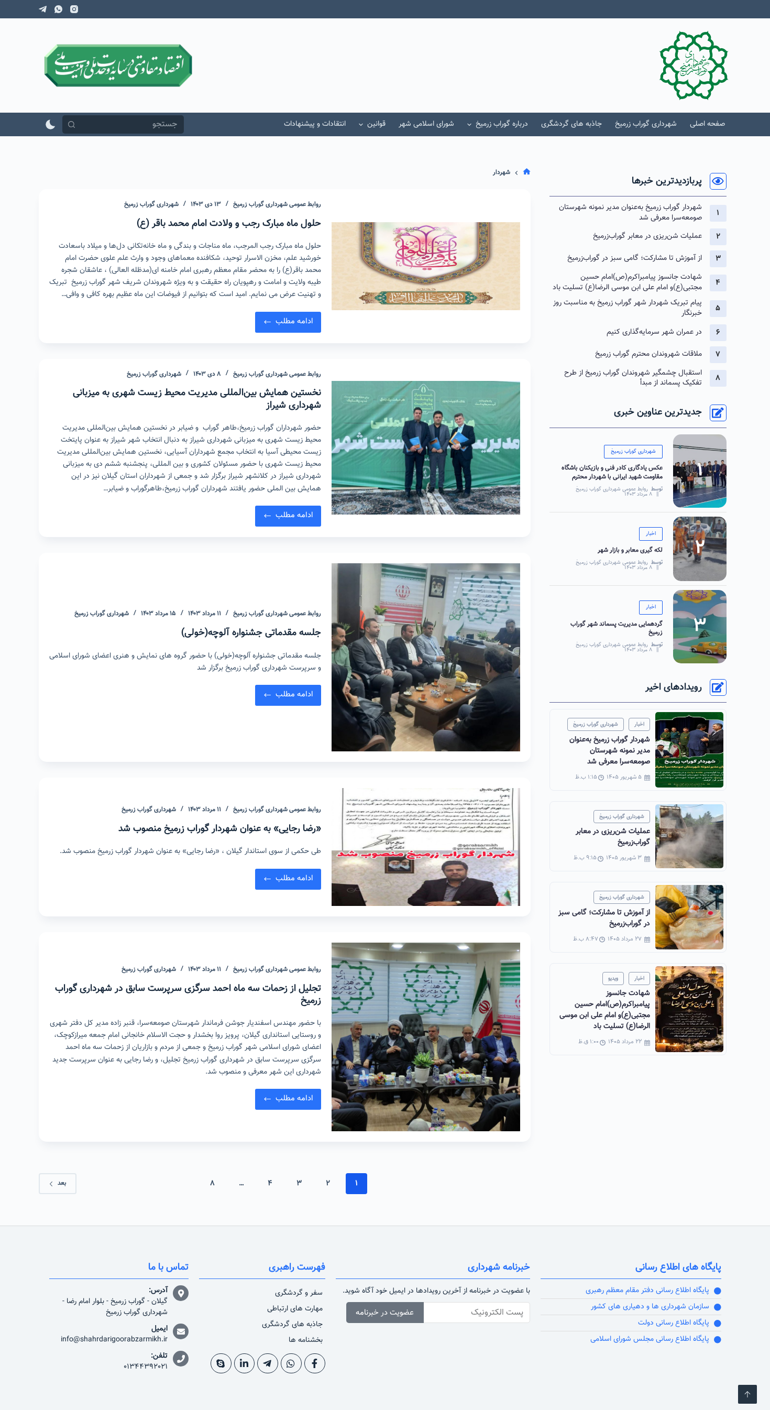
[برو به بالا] (747, 1394)
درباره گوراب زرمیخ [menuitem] (502, 124)
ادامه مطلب (291, 320)
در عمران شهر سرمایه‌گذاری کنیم (654, 332)
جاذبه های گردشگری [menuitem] (571, 124)
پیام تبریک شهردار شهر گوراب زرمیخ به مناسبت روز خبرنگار (627, 308)
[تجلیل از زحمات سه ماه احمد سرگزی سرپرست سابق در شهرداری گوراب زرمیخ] (426, 1037)
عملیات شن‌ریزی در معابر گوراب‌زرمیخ (647, 236)
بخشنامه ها (306, 1340)
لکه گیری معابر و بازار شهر (630, 550)
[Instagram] (74, 9)
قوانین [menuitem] (376, 124)
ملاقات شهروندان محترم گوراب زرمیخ (648, 354)
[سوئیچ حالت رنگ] (50, 124)
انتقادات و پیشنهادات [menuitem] (315, 124)
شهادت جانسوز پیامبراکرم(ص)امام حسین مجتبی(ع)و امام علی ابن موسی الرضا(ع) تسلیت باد (627, 282)
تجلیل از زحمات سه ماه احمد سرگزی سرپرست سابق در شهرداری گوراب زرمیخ (188, 994)
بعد (62, 1183)
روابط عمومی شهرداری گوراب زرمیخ (612, 489)
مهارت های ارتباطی (295, 1309)
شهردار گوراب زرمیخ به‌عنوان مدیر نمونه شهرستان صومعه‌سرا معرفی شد (630, 213)
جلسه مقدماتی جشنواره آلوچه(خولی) (251, 633)
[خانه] (527, 173)
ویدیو (613, 978)
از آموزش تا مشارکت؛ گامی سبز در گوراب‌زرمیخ (634, 258)
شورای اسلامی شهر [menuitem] (426, 124)
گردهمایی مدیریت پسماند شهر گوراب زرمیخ (616, 628)
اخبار (651, 534)
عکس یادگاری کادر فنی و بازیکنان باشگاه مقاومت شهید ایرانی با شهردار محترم (612, 472)
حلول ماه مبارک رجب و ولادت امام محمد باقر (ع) (229, 223)
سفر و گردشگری (299, 1293)
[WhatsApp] (58, 9)
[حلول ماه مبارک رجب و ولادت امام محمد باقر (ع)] (426, 266)
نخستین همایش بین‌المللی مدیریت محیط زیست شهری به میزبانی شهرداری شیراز (197, 399)
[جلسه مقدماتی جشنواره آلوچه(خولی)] (426, 657)
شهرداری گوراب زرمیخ (151, 204)
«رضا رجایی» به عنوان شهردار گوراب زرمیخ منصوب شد (219, 829)
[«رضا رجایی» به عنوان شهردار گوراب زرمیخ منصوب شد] (426, 847)
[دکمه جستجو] (71, 124)
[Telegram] (43, 9)
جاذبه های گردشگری (292, 1324)
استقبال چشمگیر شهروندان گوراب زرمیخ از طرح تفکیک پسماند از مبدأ (633, 378)
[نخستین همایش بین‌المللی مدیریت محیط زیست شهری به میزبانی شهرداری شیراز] (426, 448)
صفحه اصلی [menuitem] (707, 124)
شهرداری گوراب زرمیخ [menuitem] (646, 124)
